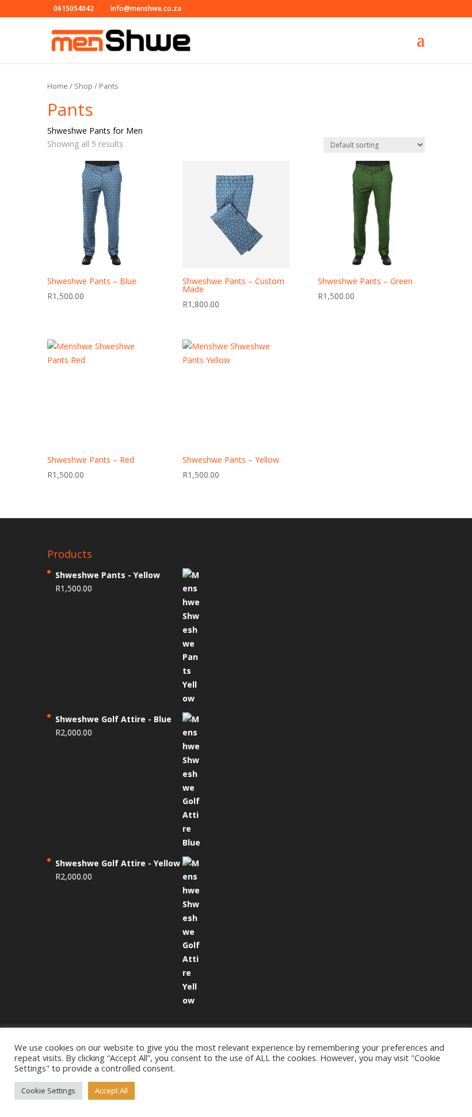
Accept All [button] (111, 1090)
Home (57, 86)
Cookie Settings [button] (48, 1090)
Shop (83, 86)
